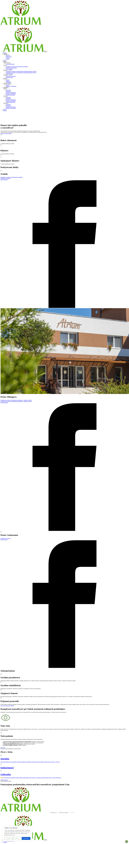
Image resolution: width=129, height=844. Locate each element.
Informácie (6, 87)
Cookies (5, 842)
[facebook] (64, 307)
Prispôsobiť (8, 838)
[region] (17, 833)
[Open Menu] (1, 814)
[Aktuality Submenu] (8, 54)
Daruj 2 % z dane (7, 83)
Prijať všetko (26, 838)
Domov (4, 52)
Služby (5, 61)
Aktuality (5, 54)
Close (45, 51)
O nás (4, 60)
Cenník (5, 78)
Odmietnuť (17, 838)
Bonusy (5, 109)
